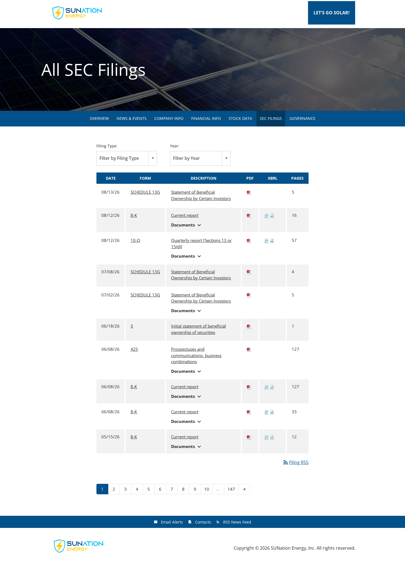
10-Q (135, 240)
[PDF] (249, 192)
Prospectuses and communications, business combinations (196, 355)
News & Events (132, 118)
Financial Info (206, 118)
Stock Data (240, 118)
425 (134, 349)
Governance (302, 118)
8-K (134, 215)
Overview (99, 118)
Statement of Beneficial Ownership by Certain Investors (201, 195)
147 (231, 489)
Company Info (168, 118)
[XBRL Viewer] (266, 215)
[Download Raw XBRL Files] (272, 215)
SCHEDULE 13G (145, 192)
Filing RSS (295, 462)
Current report (184, 215)
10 (208, 489)
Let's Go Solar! (332, 13)
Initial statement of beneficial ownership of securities (198, 329)
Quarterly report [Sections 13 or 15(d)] (201, 243)
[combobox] (126, 158)
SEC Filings (271, 118)
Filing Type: (106, 146)
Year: (174, 146)
